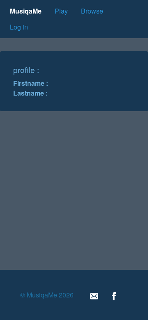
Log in (19, 27)
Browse (92, 11)
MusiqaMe (26, 11)
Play (61, 11)
